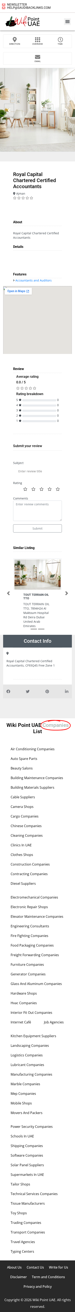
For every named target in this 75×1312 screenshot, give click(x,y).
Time (60, 43)
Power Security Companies (32, 1126)
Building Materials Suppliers (32, 787)
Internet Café (21, 1022)
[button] (67, 21)
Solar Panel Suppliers (27, 1165)
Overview (37, 43)
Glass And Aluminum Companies (36, 983)
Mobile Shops (21, 1103)
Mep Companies (23, 1093)
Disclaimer (18, 1277)
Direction (14, 43)
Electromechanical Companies (34, 897)
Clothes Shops (22, 854)
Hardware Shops (24, 993)
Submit (37, 528)
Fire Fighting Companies (29, 935)
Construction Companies (30, 864)
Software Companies (27, 1155)
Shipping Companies (27, 1145)
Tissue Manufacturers (28, 1203)
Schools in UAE (22, 1136)
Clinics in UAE (21, 845)
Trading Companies (26, 1222)
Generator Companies (28, 974)
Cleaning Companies (27, 835)
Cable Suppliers (23, 797)
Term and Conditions (48, 1277)
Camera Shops (22, 806)
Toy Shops (19, 1213)
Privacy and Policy (38, 1286)
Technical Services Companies (34, 1194)
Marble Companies (25, 1084)
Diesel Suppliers (23, 883)
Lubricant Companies (27, 1064)
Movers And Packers (26, 1112)
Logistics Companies (27, 1055)
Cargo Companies (25, 816)
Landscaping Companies (30, 1045)
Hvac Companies (24, 1003)
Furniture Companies (27, 964)
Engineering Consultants (30, 926)
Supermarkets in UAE (27, 1174)
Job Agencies (54, 1022)
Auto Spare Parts (24, 758)
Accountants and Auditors (33, 280)
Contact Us (35, 1267)
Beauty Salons (22, 768)
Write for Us (58, 1267)
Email (38, 61)
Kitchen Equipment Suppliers (33, 1036)
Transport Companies (28, 1232)
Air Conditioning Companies (33, 749)
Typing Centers (22, 1251)
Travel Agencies (23, 1242)
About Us (14, 1267)
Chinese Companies (26, 826)
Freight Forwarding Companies (35, 955)
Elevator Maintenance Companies (37, 916)
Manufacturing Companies (31, 1074)
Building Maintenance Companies (37, 778)
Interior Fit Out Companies (31, 1012)
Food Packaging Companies (32, 945)
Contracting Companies (29, 874)
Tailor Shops (20, 1184)
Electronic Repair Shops (29, 907)
